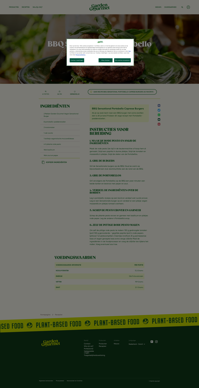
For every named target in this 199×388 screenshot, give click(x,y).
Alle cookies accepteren (122, 60)
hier (130, 51)
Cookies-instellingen (77, 60)
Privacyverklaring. (81, 54)
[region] (100, 52)
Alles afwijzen (105, 60)
